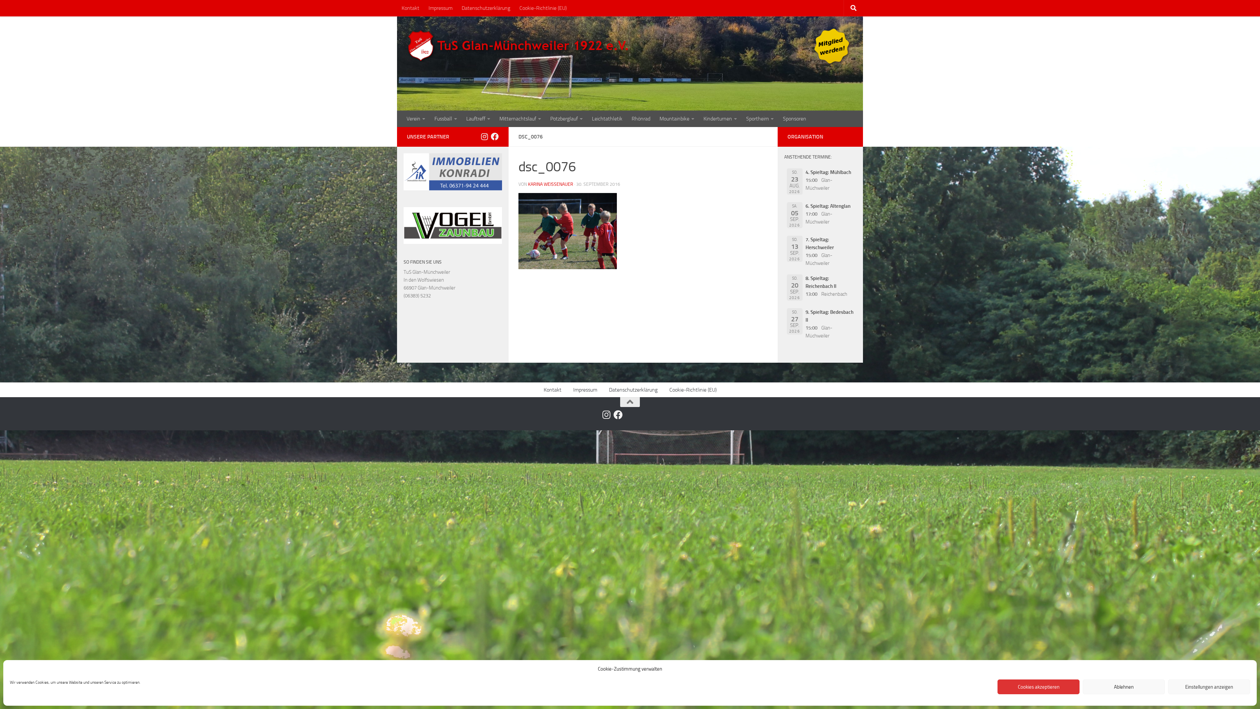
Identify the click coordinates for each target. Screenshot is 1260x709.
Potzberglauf (564, 119)
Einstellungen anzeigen (1209, 687)
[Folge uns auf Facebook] (495, 136)
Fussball (443, 119)
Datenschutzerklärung (486, 8)
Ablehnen (1124, 687)
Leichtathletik (607, 119)
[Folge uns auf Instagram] (484, 136)
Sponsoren (794, 119)
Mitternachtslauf (517, 119)
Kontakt (410, 8)
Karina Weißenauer (550, 184)
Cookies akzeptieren (1039, 687)
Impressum (440, 8)
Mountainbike (674, 119)
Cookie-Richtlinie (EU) (543, 8)
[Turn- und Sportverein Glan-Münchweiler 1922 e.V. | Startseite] (520, 46)
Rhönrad (641, 119)
